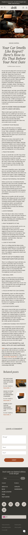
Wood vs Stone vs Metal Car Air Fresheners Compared (8, 393)
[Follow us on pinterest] (4, 504)
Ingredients (18, 489)
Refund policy (18, 524)
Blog (3, 489)
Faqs (3, 494)
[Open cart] (23, 8)
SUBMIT (14, 460)
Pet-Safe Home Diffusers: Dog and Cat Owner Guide (8, 381)
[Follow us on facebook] (17, 504)
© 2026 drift (4, 530)
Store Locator (6, 492)
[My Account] (26, 8)
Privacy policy (18, 527)
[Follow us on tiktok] (24, 504)
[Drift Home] (14, 7)
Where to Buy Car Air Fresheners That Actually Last (7, 407)
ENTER (22, 478)
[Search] (4, 8)
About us (5, 487)
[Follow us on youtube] (4, 510)
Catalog (17, 487)
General (4, 483)
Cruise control (14, 43)
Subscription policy (6, 527)
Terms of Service (6, 524)
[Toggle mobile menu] (1, 8)
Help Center (5, 497)
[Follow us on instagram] (10, 504)
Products (16, 483)
